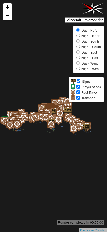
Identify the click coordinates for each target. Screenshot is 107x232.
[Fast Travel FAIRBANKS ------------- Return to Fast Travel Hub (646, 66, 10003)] (62, 119)
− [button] (7, 15)
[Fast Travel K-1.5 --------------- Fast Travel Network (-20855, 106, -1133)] (36, 124)
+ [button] (7, 7)
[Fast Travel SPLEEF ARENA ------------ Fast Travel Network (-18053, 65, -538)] (38, 123)
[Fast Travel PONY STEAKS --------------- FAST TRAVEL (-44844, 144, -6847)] (12, 131)
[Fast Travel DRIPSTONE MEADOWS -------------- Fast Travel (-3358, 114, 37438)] (81, 132)
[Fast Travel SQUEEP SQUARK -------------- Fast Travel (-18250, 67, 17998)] (53, 130)
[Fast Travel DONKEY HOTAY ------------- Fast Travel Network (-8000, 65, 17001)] (61, 126)
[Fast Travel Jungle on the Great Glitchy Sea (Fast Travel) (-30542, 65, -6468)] (24, 125)
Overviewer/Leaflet (93, 230)
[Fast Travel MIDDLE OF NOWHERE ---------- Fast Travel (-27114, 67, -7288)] (26, 124)
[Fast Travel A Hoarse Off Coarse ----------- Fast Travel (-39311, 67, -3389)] (19, 130)
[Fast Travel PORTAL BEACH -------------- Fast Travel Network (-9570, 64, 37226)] (76, 134)
